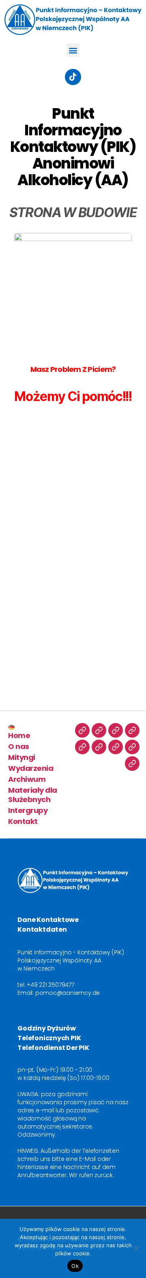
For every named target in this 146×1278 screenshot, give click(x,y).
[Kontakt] (132, 763)
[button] (73, 50)
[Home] (99, 730)
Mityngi (21, 757)
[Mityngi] (132, 730)
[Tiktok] (73, 77)
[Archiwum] (99, 747)
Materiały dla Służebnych (32, 794)
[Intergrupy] (132, 747)
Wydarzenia (30, 768)
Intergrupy (27, 810)
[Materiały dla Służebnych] (115, 747)
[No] (136, 1248)
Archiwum (26, 779)
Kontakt (23, 821)
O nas (18, 746)
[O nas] (115, 730)
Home (19, 735)
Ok (75, 1266)
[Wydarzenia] (82, 747)
